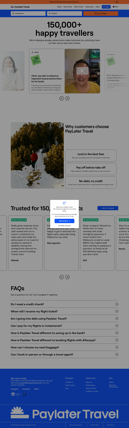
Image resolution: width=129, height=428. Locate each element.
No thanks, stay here (64, 225)
